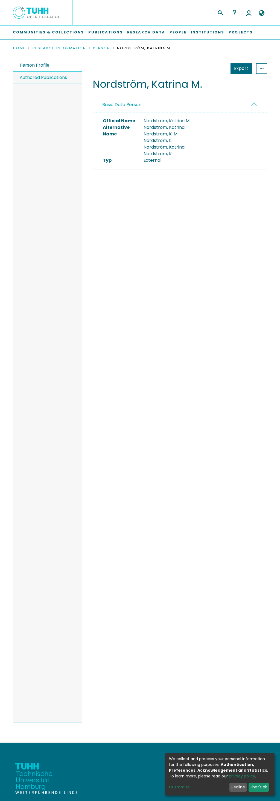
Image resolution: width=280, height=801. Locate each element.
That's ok (258, 787)
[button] (261, 13)
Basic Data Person (121, 104)
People (178, 32)
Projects (241, 32)
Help (234, 12)
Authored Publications (43, 77)
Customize (179, 787)
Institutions (207, 32)
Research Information (59, 48)
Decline (238, 787)
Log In (249, 12)
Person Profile (34, 65)
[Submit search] (220, 12)
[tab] (180, 104)
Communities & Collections (48, 32)
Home (19, 48)
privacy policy (242, 776)
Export (241, 68)
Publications (105, 32)
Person (101, 48)
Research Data (146, 32)
